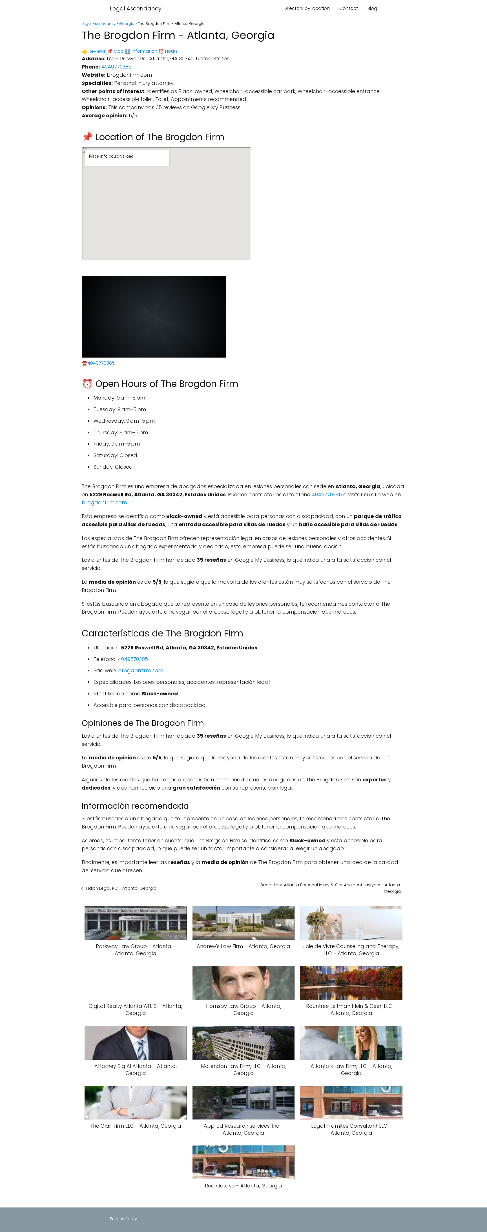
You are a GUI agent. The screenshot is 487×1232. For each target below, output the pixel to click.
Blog (372, 8)
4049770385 (116, 66)
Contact (348, 8)
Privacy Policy (123, 1219)
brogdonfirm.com (104, 502)
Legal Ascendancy (135, 8)
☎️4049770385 (98, 363)
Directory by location (307, 8)
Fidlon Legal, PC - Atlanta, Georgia (121, 888)
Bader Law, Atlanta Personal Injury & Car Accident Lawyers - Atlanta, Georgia (330, 888)
